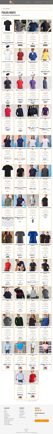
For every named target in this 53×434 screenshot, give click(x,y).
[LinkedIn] (41, 410)
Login (48, 2)
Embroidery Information (9, 418)
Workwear (21, 411)
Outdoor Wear (22, 417)
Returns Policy (7, 421)
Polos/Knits (21, 414)
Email (36, 415)
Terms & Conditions (8, 424)
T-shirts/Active (22, 412)
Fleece (20, 415)
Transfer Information (8, 420)
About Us (6, 412)
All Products (21, 410)
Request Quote (7, 415)
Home (5, 411)
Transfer (7, 37)
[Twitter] (38, 410)
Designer (6, 417)
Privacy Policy (7, 423)
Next (27, 400)
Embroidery (8, 34)
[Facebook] (36, 410)
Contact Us (6, 414)
